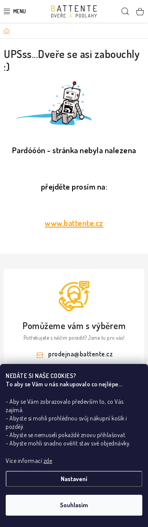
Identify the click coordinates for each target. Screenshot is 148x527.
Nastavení (74, 479)
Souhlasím (74, 505)
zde (48, 460)
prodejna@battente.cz (80, 354)
